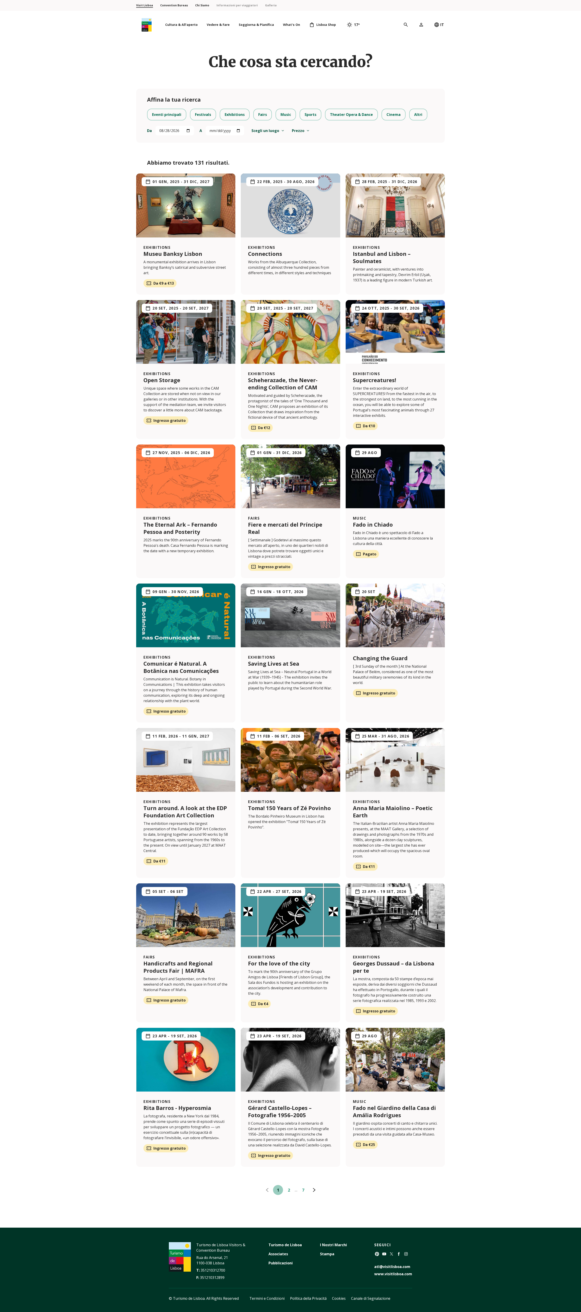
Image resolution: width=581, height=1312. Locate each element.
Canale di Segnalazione (370, 1298)
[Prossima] (314, 1190)
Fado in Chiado (373, 524)
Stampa (327, 1253)
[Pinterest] (377, 1254)
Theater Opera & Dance (351, 114)
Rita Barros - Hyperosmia (177, 1108)
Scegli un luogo (265, 130)
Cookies (339, 1298)
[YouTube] (384, 1254)
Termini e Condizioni (267, 1298)
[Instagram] (406, 1254)
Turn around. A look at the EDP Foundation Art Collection (185, 811)
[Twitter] (391, 1254)
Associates (278, 1253)
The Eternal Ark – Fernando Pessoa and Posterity (180, 528)
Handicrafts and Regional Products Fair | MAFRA (178, 967)
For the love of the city (279, 963)
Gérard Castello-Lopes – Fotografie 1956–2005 (280, 1111)
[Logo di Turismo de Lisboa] (147, 25)
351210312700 (213, 1270)
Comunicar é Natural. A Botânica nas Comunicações (181, 667)
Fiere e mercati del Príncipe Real (285, 528)
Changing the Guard (380, 658)
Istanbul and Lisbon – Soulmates (382, 257)
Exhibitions (235, 114)
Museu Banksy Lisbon (172, 253)
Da (149, 130)
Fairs (262, 114)
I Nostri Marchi (333, 1244)
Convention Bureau (174, 5)
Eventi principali (166, 114)
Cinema (394, 114)
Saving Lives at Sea (273, 663)
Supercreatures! (374, 380)
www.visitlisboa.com (393, 1273)
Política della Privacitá (308, 1298)
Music (286, 114)
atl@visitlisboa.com (392, 1266)
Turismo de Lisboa (285, 1244)
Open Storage (161, 380)
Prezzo (298, 130)
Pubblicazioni (280, 1263)
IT (442, 24)
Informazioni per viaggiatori (237, 5)
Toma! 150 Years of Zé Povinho (289, 808)
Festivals (203, 114)
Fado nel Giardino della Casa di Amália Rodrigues (394, 1111)
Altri (418, 114)
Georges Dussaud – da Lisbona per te (393, 967)
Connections (265, 253)
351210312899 (212, 1277)
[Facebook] (398, 1254)
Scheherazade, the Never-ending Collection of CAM (283, 383)
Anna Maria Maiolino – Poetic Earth (393, 811)
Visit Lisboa (144, 5)
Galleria (271, 5)
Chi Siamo (202, 5)
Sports (310, 114)
